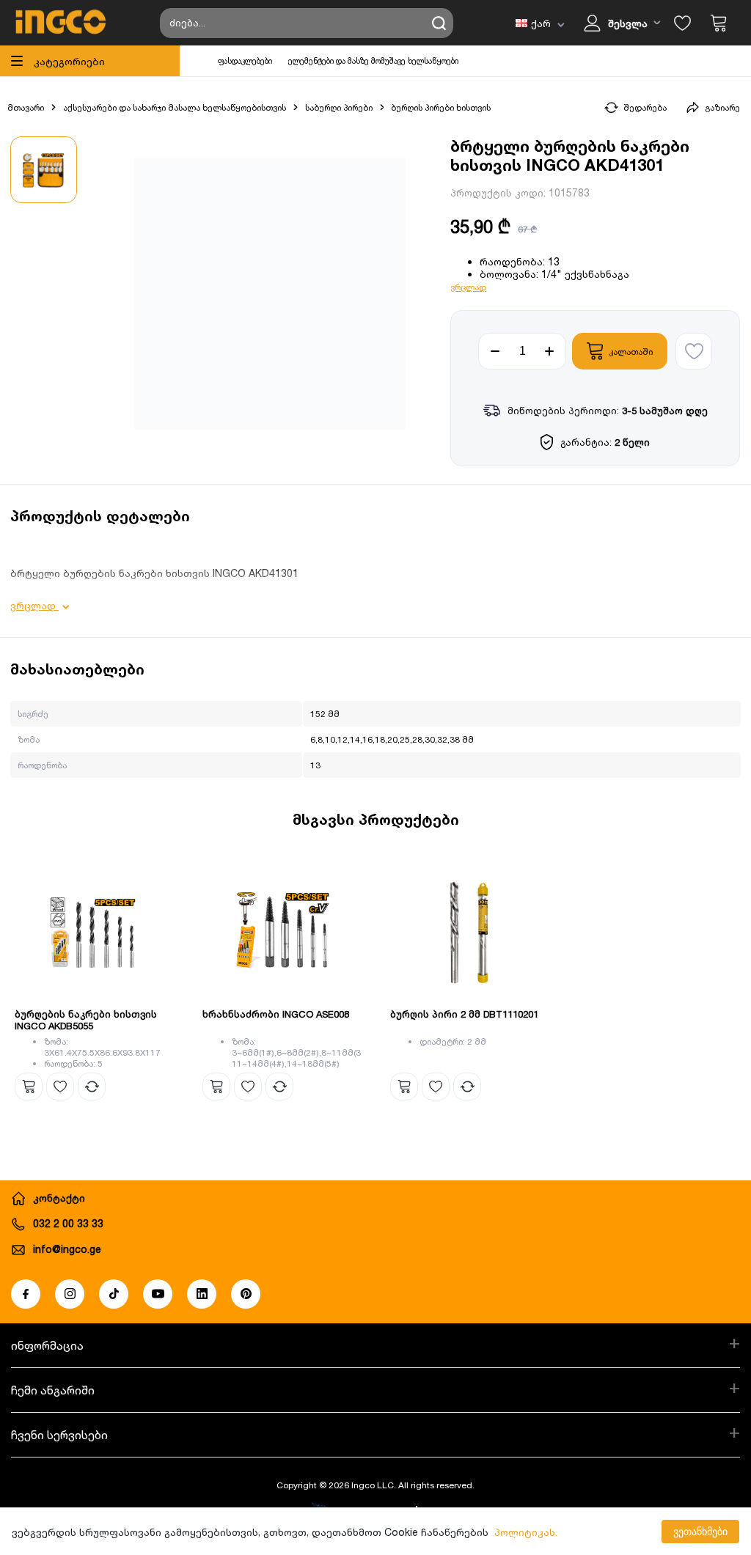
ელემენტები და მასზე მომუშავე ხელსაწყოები (373, 61)
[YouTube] (157, 1294)
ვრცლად (468, 287)
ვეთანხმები (700, 1531)
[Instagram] (69, 1294)
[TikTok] (113, 1294)
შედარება (645, 107)
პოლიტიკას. (525, 1532)
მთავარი (25, 107)
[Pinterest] (245, 1294)
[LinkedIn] (201, 1294)
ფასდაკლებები (245, 61)
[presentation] (20, 968)
